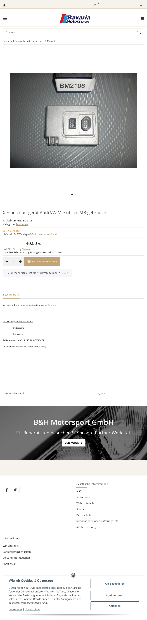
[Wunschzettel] (140, 5)
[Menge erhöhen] (20, 261)
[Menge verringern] (6, 261)
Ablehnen (115, 605)
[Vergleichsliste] (95, 5)
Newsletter (9, 563)
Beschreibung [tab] (11, 294)
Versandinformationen (16, 557)
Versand (26, 249)
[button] (49, 5)
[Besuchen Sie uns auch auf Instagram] (15, 490)
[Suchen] (140, 32)
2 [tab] (75, 194)
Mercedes (22, 224)
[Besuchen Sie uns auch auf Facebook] (6, 490)
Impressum (83, 497)
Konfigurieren (114, 595)
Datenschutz (83, 515)
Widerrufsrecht (85, 503)
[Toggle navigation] (5, 18)
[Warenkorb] (142, 18)
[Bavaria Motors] (75, 18)
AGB (78, 491)
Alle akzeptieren (115, 583)
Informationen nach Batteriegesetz (97, 521)
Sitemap (81, 509)
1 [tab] (72, 194)
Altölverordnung (86, 527)
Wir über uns (11, 545)
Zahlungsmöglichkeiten (17, 551)
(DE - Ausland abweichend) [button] (43, 234)
